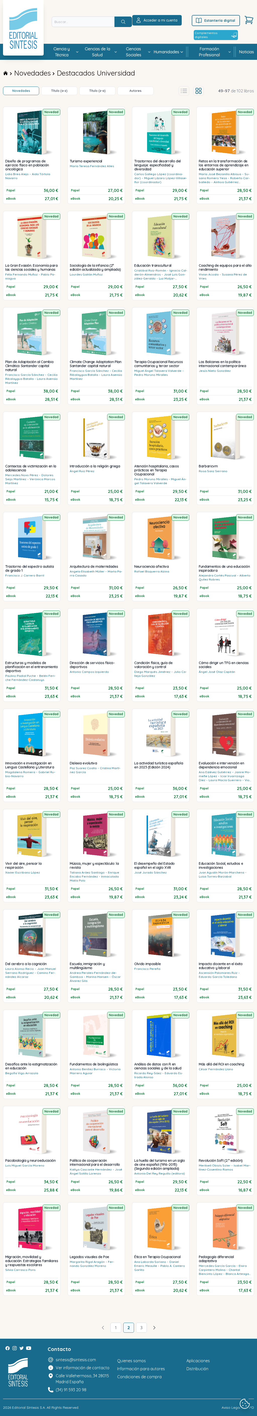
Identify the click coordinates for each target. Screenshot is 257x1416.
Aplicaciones (198, 1360)
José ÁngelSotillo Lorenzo (96, 1171)
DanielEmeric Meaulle (156, 1264)
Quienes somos (131, 1360)
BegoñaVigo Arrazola (21, 1073)
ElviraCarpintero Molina (223, 1268)
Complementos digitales (206, 35)
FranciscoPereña (147, 969)
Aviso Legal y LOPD (238, 1407)
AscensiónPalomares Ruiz (218, 973)
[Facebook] (7, 1348)
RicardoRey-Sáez (147, 1073)
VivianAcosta (209, 274)
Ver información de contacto (82, 1367)
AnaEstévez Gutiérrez (215, 772)
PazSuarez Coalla (83, 768)
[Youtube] (28, 1348)
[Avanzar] (154, 1327)
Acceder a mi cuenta (160, 20)
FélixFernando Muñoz (21, 274)
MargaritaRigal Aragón (87, 1262)
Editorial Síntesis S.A (28, 1407)
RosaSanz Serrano (213, 471)
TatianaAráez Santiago (87, 872)
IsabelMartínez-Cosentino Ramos (224, 1167)
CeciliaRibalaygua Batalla (31, 377)
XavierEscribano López (22, 872)
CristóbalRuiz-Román (150, 270)
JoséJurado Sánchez (150, 872)
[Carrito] (249, 20)
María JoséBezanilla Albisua (220, 174)
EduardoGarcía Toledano (218, 977)
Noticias (246, 51)
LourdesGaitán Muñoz (86, 274)
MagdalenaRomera (20, 772)
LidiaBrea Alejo (17, 174)
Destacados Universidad (96, 73)
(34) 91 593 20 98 (71, 1389)
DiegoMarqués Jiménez (152, 672)
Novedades (32, 73)
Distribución (197, 1368)
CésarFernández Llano (216, 1069)
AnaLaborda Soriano (150, 1262)
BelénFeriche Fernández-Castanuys (30, 678)
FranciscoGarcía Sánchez (24, 375)
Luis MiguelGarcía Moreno (24, 1165)
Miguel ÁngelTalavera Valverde (157, 371)
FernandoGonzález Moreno (92, 1264)
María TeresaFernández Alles (92, 166)
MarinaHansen (97, 977)
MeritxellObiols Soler (214, 1165)
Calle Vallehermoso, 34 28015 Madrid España (82, 1378)
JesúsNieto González (215, 371)
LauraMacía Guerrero (225, 780)
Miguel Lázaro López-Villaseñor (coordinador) (160, 180)
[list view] (184, 91)
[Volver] (102, 1327)
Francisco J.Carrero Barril (24, 575)
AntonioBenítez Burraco (88, 1069)
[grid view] (198, 91)
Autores (136, 91)
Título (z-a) (97, 91)
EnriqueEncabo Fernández (94, 874)
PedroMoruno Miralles (151, 375)
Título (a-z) (59, 91)
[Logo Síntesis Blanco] (18, 1372)
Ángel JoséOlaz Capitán (217, 672)
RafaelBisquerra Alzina (151, 571)
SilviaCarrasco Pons (20, 1270)
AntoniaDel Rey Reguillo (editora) (159, 1173)
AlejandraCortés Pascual (217, 575)
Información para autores (141, 1368)
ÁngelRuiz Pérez (82, 471)
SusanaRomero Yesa (224, 176)
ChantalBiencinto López (219, 1272)
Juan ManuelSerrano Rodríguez (30, 971)
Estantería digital (219, 20)
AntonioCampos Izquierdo (89, 672)
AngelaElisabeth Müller (87, 571)
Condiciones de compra (139, 1376)
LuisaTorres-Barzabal (215, 876)
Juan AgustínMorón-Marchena (221, 872)
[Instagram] (14, 1348)
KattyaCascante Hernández (91, 1169)
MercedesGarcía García (217, 1266)
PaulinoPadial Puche (20, 676)
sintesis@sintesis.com (76, 1359)
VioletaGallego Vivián (225, 782)
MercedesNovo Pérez (21, 475)
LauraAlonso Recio (19, 969)
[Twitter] (21, 1348)
